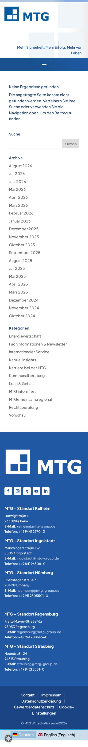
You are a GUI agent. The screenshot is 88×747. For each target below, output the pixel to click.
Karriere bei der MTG (27, 367)
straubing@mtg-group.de (37, 664)
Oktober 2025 (22, 244)
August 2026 (20, 165)
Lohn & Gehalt (21, 383)
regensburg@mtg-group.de (39, 632)
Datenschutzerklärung (41, 701)
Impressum (51, 694)
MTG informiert (22, 391)
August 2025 (20, 260)
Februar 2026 (21, 213)
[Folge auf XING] (27, 491)
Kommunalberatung (27, 375)
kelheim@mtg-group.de (36, 526)
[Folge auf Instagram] (17, 491)
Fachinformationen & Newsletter (38, 344)
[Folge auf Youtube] (36, 491)
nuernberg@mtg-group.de (38, 590)
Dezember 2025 (23, 228)
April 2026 (18, 197)
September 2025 (24, 252)
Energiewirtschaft (25, 336)
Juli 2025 (17, 268)
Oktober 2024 (22, 315)
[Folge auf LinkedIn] (46, 491)
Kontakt (27, 694)
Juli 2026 (17, 173)
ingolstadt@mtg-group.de (38, 558)
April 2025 (18, 284)
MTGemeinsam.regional (30, 399)
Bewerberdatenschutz (34, 706)
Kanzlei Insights (22, 359)
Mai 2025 (17, 276)
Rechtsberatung (23, 407)
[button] (8, 738)
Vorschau (17, 415)
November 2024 (24, 307)
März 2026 (18, 205)
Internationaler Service (29, 351)
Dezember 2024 (23, 300)
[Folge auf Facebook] (8, 491)
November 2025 (24, 236)
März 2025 (18, 292)
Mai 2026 (17, 189)
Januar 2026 (20, 221)
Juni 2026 (17, 181)
